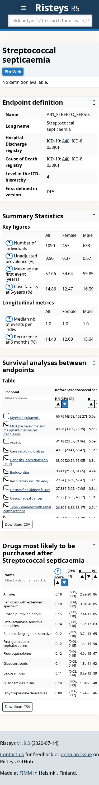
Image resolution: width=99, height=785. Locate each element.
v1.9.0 (23, 743)
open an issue (76, 754)
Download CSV (17, 524)
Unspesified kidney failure (30, 489)
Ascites (15, 442)
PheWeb (12, 72)
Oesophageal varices (26, 498)
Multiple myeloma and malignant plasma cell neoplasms (24, 430)
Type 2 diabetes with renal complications (27, 509)
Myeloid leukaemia (25, 417)
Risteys (57, 7)
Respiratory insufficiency (29, 481)
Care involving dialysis (27, 451)
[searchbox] (50, 21)
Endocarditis (20, 472)
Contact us (12, 754)
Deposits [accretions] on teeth (25, 462)
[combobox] (50, 21)
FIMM (26, 773)
